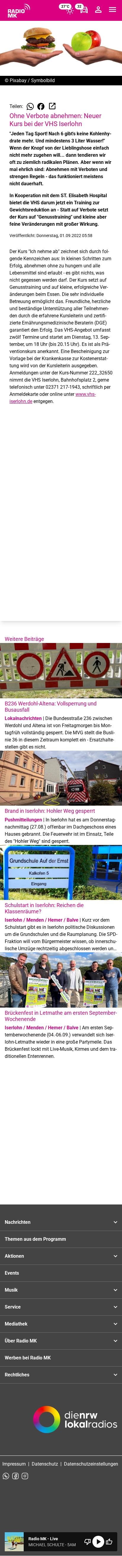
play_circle (98, 1542)
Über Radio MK (21, 1341)
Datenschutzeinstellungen (91, 1464)
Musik (11, 1290)
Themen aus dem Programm (35, 1239)
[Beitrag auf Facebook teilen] (40, 106)
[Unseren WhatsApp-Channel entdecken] (5, 1476)
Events (12, 1273)
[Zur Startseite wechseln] (19, 10)
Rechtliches (17, 1375)
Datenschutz (45, 1464)
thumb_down (87, 1541)
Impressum (14, 1464)
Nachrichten (17, 1222)
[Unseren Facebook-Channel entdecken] (15, 1476)
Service (13, 1307)
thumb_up (109, 1541)
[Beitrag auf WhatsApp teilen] (30, 106)
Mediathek (16, 1324)
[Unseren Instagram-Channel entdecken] (24, 1476)
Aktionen (14, 1256)
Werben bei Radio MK (28, 1358)
